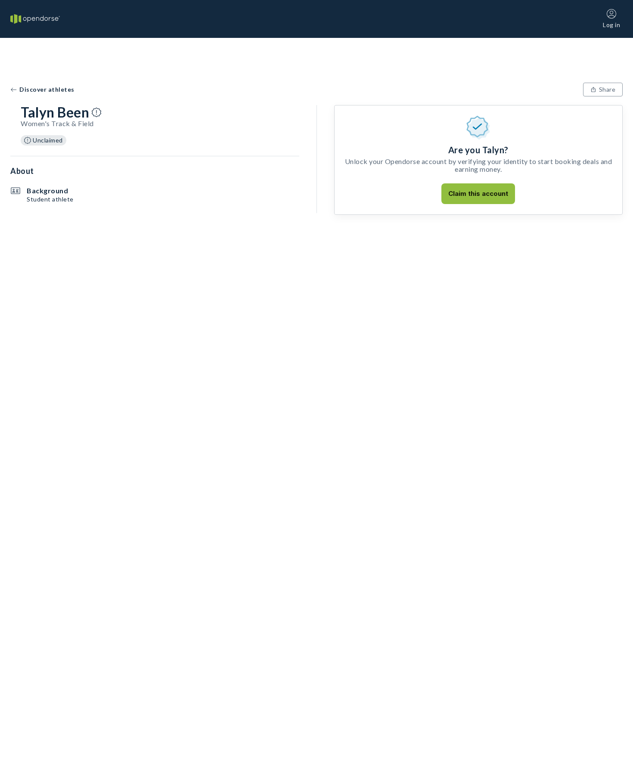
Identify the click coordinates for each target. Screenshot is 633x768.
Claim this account (478, 193)
